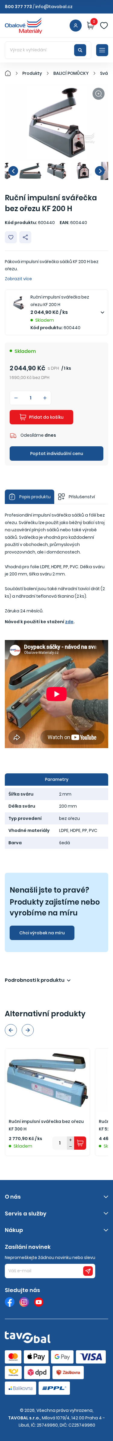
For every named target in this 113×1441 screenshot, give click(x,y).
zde (69, 622)
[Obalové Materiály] (11, 73)
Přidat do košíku (46, 417)
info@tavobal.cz (54, 7)
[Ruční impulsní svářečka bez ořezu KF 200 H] (56, 122)
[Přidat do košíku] (80, 1143)
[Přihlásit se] (76, 25)
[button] (13, 171)
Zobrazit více (18, 279)
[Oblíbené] (104, 25)
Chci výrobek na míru (42, 933)
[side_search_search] (80, 50)
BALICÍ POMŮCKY (71, 73)
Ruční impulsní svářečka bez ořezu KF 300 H (46, 1125)
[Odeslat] (88, 1271)
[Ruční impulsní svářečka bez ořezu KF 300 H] (47, 1080)
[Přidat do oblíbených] (11, 237)
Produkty (32, 73)
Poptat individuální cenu (56, 454)
